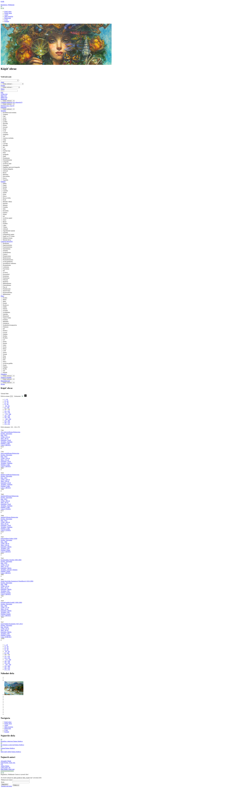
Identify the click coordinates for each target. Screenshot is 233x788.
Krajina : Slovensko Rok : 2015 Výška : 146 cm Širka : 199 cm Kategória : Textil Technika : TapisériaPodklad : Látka (6, 482)
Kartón (5, 187)
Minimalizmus (7, 283)
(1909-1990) (13, 602)
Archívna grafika (8, 363)
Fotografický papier (8, 234)
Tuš (4, 136)
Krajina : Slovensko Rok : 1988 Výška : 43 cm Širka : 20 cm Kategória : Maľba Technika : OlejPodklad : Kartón (6, 588)
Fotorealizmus (7, 285)
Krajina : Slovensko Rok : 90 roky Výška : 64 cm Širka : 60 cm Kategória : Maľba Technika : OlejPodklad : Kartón (6, 631)
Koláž (4, 120)
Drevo (5, 178)
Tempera (5, 114)
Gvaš (4, 131)
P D (2, 764)
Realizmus (6, 243)
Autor (2, 82)
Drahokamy (6, 158)
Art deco (5, 272)
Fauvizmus (6, 269)
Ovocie (5, 332)
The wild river (5, 432)
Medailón (5, 321)
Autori (6, 15)
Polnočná (3, 538)
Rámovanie (7, 18)
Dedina (5, 336)
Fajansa (5, 212)
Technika (3, 111)
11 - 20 (6, 401)
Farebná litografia (8, 169)
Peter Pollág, (8, 769)
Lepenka (5, 190)
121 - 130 (7, 412)
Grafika (5, 121)
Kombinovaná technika (9, 112)
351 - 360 (7, 420)
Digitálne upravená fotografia (11, 167)
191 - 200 (7, 417)
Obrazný (5, 280)
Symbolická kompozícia (10, 325)
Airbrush (5, 171)
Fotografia (6, 165)
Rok (2, 92)
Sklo (4, 209)
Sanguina (5, 134)
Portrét (5, 303)
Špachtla (5, 123)
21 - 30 (6, 402)
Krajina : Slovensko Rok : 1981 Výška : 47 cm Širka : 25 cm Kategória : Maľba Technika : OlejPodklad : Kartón (6, 609)
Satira (4, 345)
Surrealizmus (6, 249)
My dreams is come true (7, 745)
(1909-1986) (13, 560)
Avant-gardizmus (8, 261)
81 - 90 (7, 406)
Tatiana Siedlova (18, 741)
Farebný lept (6, 151)
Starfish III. (4, 496)
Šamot (5, 214)
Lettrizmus (6, 267)
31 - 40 (6, 404)
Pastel (4, 129)
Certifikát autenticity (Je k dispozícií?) (11, 102)
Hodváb (5, 203)
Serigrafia (5, 154)
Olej (4, 116)
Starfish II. (4, 517)
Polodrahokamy (7, 160)
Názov (3, 89)
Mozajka (5, 145)
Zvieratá (5, 310)
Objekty (5, 367)
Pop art (5, 287)
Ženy (4, 356)
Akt (4, 370)
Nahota (5, 308)
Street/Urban (6, 290)
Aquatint (5, 232)
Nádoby (5, 334)
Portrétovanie (7, 289)
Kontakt (6, 21)
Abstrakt (5, 250)
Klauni (3, 602)
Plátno (5, 183)
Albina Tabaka (5, 766)
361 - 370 (7, 422)
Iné (4, 147)
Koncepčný (6, 274)
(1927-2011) (13, 624)
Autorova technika (8, 138)
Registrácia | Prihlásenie (7, 5)
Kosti (4, 200)
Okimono (5, 327)
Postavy (5, 330)
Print (4, 152)
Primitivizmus (7, 256)
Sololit (5, 192)
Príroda (5, 372)
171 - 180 (8, 414)
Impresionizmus (7, 245)
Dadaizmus (6, 278)
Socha (4, 347)
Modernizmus (7, 258)
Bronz (4, 172)
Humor (5, 343)
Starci (4, 361)
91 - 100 (6, 407)
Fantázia (5, 319)
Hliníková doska (7, 238)
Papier (5, 185)
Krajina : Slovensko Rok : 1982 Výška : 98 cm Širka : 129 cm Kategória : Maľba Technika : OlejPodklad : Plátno (6, 545)
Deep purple (4, 453)
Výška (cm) (4, 94)
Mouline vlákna (7, 201)
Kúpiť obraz (7, 11)
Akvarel (5, 127)
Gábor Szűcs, (5, 767)
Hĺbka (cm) (4, 97)
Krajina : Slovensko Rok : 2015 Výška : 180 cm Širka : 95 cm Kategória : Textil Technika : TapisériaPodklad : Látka (6, 524)
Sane (2, 624)
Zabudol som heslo (6, 786)
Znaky (5, 365)
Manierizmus (6, 294)
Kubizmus (6, 276)
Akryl (4, 118)
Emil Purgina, (8, 762)
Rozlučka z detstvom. (7, 741)
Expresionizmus (7, 247)
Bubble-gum (4, 474)
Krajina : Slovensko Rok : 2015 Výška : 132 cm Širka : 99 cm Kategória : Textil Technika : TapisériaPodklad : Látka (6, 439)
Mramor (5, 205)
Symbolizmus (7, 252)
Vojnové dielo (7, 318)
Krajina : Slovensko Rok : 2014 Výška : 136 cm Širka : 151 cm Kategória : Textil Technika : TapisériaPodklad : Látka (6, 460)
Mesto (4, 299)
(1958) (11, 538)
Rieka (4, 349)
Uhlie (4, 140)
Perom (5, 125)
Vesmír (5, 354)
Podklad (3, 181)
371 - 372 (7, 424)
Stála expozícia (8, 16)
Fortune (3, 748)
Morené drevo (7, 240)
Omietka (5, 207)
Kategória (3, 107)
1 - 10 (6, 399)
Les (4, 339)
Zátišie (5, 307)
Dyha (4, 194)
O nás (6, 19)
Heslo (2, 782)
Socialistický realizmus (9, 263)
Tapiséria (5, 180)
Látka (4, 225)
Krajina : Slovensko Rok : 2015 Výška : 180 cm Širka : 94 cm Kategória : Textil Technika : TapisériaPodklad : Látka (6, 503)
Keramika (6, 211)
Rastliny (5, 338)
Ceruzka (5, 132)
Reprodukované (5, 381)
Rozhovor (6, 305)
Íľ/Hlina (5, 223)
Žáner (2, 296)
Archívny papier (7, 218)
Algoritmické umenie (9, 231)
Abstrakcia (6, 323)
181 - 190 (7, 416)
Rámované (4, 99)
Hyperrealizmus (7, 292)
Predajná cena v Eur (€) (7, 106)
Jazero (5, 352)
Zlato (4, 156)
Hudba (5, 369)
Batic (4, 142)
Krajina (3, 85)
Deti (4, 359)
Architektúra (6, 312)
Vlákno (5, 227)
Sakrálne (5, 314)
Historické (6, 316)
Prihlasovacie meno (6, 780)
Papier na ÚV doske (9, 236)
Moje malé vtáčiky (6, 751)
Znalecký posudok (6, 377)
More (4, 301)
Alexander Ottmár (6, 761)
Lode (4, 350)
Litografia (6, 162)
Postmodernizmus (8, 260)
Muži (4, 358)
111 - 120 (7, 411)
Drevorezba (6, 176)
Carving (5, 143)
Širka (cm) (4, 96)
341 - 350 (8, 419)
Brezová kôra (7, 198)
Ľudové (5, 254)
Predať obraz (8, 13)
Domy (5, 341)
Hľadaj (3, 384)
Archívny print (7, 163)
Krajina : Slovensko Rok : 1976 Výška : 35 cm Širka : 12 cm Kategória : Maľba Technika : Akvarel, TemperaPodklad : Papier (9, 567)
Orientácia (4, 374)
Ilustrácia (5, 281)
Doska (5, 189)
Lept (4, 149)
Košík (2, 1)
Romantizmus (7, 265)
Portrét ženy (4, 581)
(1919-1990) (20, 581)
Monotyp (5, 174)
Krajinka (3, 560)
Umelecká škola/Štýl (7, 241)
